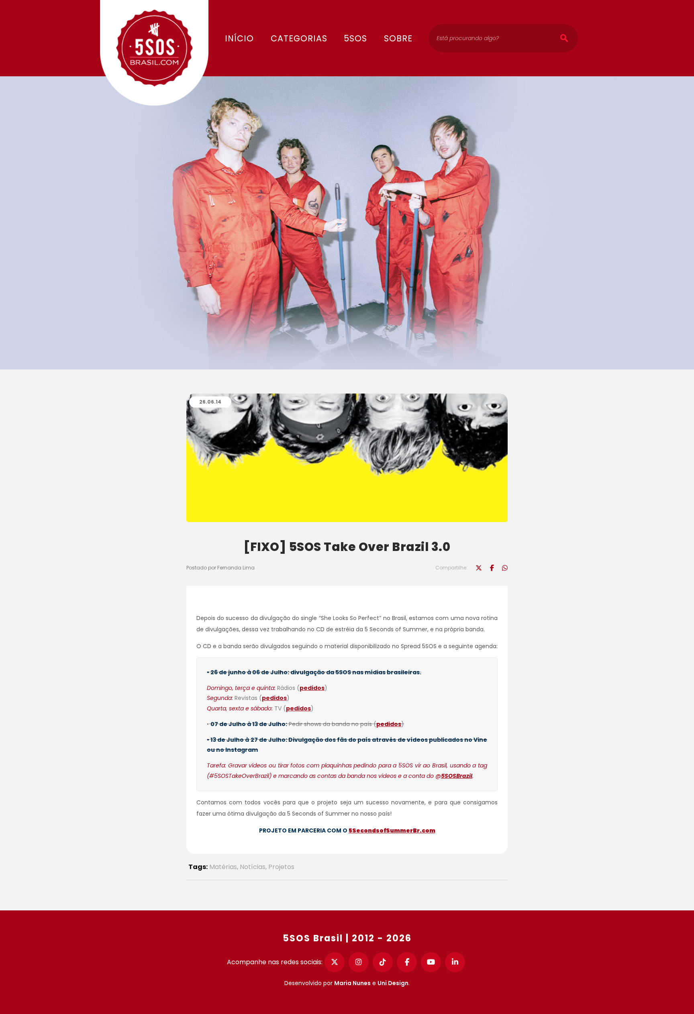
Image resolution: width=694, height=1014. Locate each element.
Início (239, 38)
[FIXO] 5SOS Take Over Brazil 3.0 (347, 547)
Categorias (299, 38)
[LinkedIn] (455, 962)
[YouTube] (431, 962)
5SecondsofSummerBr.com (392, 830)
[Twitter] (335, 962)
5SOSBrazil (456, 776)
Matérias (223, 866)
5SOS (355, 38)
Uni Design (393, 983)
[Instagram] (359, 962)
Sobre (398, 38)
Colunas (299, 13)
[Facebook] (407, 962)
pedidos (312, 688)
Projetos (281, 866)
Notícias (252, 866)
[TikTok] (383, 962)
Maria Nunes (352, 983)
